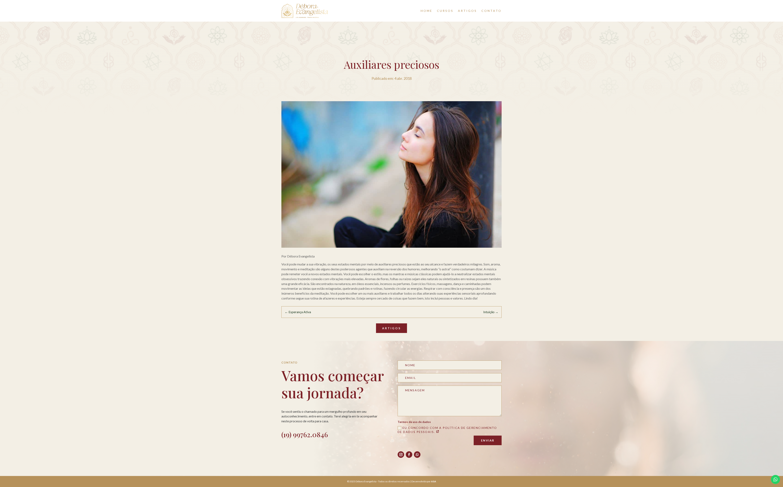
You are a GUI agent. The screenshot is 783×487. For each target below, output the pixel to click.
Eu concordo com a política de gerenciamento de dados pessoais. (447, 430)
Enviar (487, 440)
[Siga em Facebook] (409, 454)
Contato (491, 10)
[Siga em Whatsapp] (417, 454)
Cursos (445, 10)
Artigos (467, 10)
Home (426, 10)
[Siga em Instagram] (401, 454)
